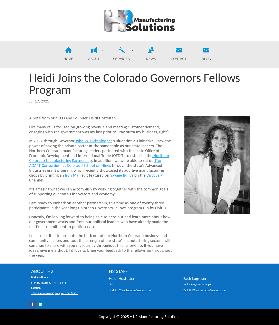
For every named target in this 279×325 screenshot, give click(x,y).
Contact (179, 59)
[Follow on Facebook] (32, 304)
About (94, 59)
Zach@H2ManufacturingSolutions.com (204, 290)
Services (121, 59)
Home (68, 59)
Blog (206, 59)
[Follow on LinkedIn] (40, 304)
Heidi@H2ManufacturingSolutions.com (130, 290)
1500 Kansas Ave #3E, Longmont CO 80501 (54, 293)
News (151, 59)
